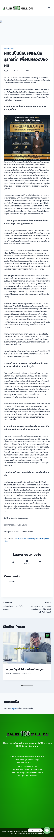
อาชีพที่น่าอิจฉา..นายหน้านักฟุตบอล (13, 606)
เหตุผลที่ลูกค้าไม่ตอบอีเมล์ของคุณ (24, 669)
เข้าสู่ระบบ (14, 708)
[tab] (22, 685)
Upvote (13, 562)
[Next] (47, 658)
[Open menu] (49, 8)
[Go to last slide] (6, 658)
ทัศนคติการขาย (9, 49)
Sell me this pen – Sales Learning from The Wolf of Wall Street (40, 607)
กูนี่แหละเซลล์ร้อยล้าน (12, 71)
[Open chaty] (47, 830)
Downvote (40, 562)
